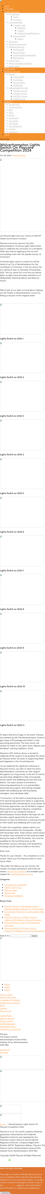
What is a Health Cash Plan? (20, 63)
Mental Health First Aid (18, 88)
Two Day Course (20, 91)
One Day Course (20, 93)
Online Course (19, 99)
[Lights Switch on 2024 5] (22, 488)
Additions (21, 28)
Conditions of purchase (10, 1029)
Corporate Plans (15, 22)
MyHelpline (18, 80)
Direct (15, 17)
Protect (20, 30)
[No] (10, 1193)
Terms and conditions (16, 871)
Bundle (12, 74)
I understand (5, 1193)
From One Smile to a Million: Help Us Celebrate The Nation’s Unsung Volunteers (23, 918)
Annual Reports (15, 126)
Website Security (7, 1018)
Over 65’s (17, 19)
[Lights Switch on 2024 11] (22, 720)
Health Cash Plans (12, 11)
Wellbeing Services (16, 47)
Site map (4, 1052)
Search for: (5, 935)
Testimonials (9, 893)
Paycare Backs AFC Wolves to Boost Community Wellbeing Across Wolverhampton (24, 929)
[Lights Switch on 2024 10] (22, 681)
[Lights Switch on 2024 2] (22, 372)
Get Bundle (17, 85)
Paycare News (19, 155)
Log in (6, 6)
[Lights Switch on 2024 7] (22, 565)
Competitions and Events (15, 884)
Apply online (14, 66)
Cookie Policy (6, 1015)
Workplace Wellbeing (13, 895)
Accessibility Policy (8, 1026)
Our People (13, 123)
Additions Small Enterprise (28, 33)
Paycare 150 (14, 104)
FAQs (11, 112)
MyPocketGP (18, 49)
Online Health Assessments (24, 55)
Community (14, 118)
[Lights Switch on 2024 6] (22, 526)
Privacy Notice (6, 1021)
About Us (8, 101)
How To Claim (6, 994)
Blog (11, 110)
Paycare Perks (19, 52)
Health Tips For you (13, 887)
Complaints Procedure (10, 1000)
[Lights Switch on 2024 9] (22, 642)
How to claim (14, 60)
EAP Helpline (18, 58)
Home (2, 1124)
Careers (12, 129)
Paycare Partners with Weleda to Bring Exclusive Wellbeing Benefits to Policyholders (24, 907)
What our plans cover (18, 44)
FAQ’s (2, 1005)
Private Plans (14, 14)
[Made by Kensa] (10, 1160)
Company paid (19, 25)
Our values (13, 121)
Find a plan (8, 8)
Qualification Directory (10, 1002)
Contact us (5, 1049)
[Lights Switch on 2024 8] (22, 604)
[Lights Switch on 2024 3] (22, 410)
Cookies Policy (9, 1185)
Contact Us (13, 132)
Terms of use (5, 1011)
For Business (9, 69)
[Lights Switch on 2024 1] (22, 333)
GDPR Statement (7, 1023)
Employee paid (19, 36)
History (12, 115)
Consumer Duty (15, 107)
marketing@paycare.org (21, 874)
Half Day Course (20, 96)
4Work (20, 39)
